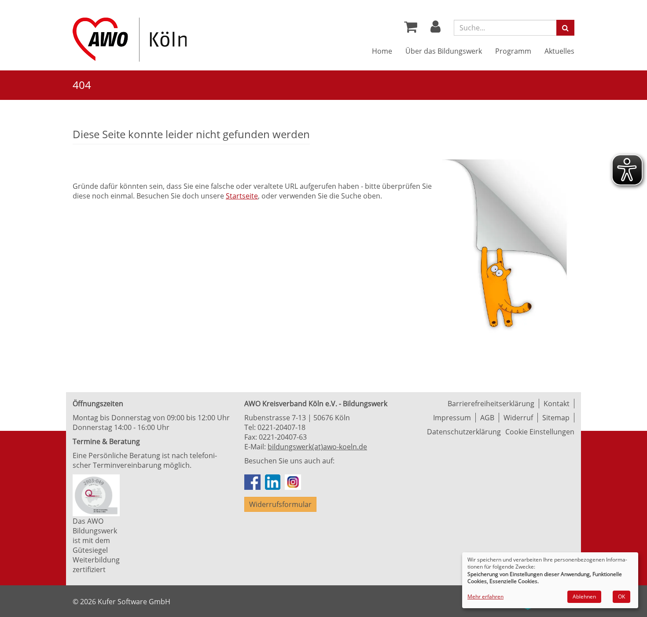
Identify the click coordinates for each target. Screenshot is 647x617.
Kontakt (557, 403)
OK (621, 596)
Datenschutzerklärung (464, 432)
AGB (487, 417)
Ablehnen (584, 596)
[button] (435, 29)
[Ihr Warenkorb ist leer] (410, 29)
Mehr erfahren (485, 596)
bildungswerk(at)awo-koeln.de (317, 447)
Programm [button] (513, 51)
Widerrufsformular (280, 504)
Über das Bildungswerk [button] (443, 51)
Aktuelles (559, 51)
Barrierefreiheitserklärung (491, 403)
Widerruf (518, 417)
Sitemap (556, 417)
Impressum (452, 417)
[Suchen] (565, 28)
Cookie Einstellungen (539, 432)
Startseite (242, 196)
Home (382, 51)
